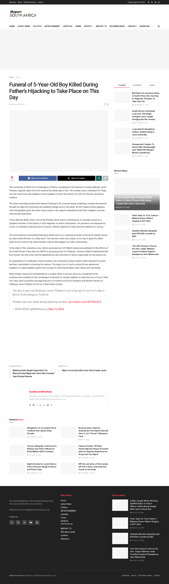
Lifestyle (67, 26)
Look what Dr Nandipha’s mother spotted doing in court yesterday (143, 132)
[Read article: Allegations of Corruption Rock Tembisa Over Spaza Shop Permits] (17, 432)
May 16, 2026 (84, 440)
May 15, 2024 (56, 309)
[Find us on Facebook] (148, 2)
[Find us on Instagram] (155, 2)
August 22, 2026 (123, 207)
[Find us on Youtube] (30, 522)
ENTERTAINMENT (52, 26)
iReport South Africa (16, 575)
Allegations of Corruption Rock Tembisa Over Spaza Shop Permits (41, 431)
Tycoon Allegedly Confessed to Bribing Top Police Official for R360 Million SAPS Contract (42, 449)
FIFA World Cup (66, 524)
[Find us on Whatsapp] (159, 2)
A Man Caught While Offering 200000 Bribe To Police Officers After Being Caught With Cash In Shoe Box (134, 200)
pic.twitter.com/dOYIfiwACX (85, 301)
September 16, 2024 (87, 458)
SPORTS (87, 26)
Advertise (12, 2)
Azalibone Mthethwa (40, 391)
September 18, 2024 (87, 473)
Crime (78, 26)
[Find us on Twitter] (152, 2)
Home (12, 26)
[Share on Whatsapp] (99, 178)
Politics (37, 26)
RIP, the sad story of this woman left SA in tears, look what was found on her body (93, 467)
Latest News (24, 26)
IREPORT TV (101, 26)
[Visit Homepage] (23, 13)
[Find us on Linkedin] (37, 522)
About (20, 2)
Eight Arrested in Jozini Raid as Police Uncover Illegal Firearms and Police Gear (42, 467)
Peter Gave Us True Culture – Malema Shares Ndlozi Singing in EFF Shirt (146, 218)
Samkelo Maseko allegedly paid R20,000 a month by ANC (144, 234)
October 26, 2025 (34, 455)
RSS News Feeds (30, 2)
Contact (40, 2)
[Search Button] (159, 26)
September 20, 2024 (16, 104)
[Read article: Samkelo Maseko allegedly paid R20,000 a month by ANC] (122, 235)
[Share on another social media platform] (105, 178)
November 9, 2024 (35, 473)
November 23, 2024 (35, 437)
